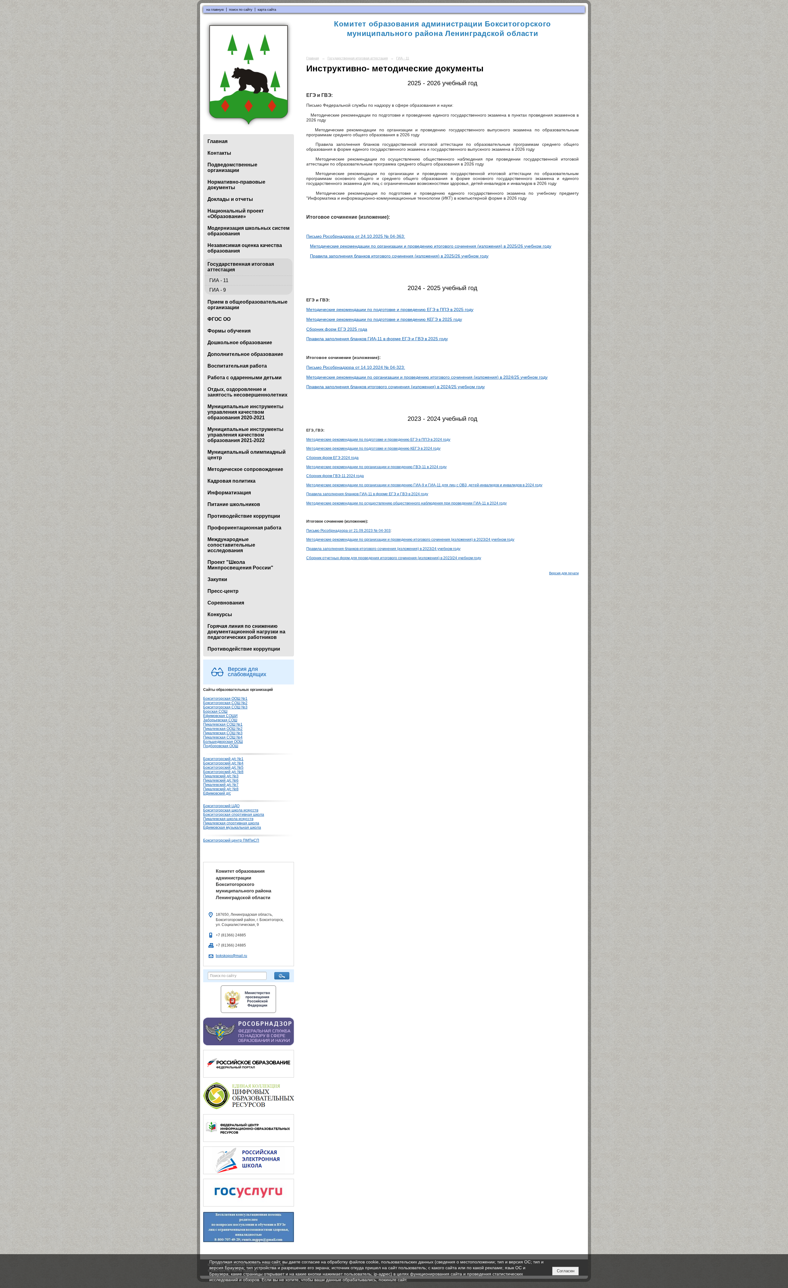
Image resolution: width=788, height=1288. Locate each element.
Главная (217, 141)
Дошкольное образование (239, 342)
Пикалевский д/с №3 (221, 776)
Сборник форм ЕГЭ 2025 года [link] (336, 329)
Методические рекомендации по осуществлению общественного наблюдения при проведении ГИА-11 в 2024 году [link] (406, 503)
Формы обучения (229, 330)
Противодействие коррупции (243, 516)
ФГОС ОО (219, 319)
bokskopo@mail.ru (231, 956)
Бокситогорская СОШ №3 (225, 707)
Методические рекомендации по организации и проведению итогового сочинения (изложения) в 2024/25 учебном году (427, 377)
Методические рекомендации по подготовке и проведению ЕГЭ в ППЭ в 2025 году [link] (389, 309)
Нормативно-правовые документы (236, 184)
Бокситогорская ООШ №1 (225, 698)
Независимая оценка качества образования (244, 248)
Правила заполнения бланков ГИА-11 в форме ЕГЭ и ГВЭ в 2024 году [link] (367, 494)
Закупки (217, 579)
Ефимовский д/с (217, 793)
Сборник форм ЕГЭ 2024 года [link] (332, 458)
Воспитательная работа (237, 366)
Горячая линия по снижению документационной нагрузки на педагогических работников (246, 632)
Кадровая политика (231, 481)
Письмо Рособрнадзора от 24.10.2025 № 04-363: (355, 236)
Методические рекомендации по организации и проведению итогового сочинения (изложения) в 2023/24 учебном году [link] (410, 539)
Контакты (219, 153)
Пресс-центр (223, 591)
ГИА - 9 (217, 290)
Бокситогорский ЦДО (221, 806)
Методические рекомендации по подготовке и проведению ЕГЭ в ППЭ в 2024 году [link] (378, 439)
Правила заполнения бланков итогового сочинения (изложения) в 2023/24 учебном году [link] (383, 549)
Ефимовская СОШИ (220, 716)
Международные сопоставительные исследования (231, 545)
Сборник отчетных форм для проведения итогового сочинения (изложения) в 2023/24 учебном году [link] (393, 558)
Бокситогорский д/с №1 (223, 759)
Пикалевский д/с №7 (221, 785)
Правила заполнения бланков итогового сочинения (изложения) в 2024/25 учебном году (395, 386)
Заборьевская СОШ (220, 720)
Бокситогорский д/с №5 (223, 767)
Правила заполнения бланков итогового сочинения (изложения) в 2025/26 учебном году (399, 255)
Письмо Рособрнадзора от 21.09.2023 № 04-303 (348, 530)
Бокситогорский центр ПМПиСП (231, 840)
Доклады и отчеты (230, 199)
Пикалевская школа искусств (228, 819)
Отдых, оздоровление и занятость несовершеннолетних (247, 392)
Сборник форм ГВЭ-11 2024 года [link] (335, 476)
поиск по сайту (240, 9)
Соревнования (225, 602)
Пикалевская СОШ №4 (223, 737)
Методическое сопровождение (245, 469)
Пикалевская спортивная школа (231, 823)
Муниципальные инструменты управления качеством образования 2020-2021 (245, 412)
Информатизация (229, 492)
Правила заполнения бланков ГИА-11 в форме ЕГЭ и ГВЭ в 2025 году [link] (377, 338)
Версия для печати (564, 573)
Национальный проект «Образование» (235, 213)
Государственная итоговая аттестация (240, 266)
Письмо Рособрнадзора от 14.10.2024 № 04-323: (355, 367)
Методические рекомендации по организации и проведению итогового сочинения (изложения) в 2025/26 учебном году (430, 246)
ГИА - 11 (218, 280)
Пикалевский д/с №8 (221, 789)
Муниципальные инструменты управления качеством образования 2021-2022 (245, 435)
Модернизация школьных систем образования (248, 230)
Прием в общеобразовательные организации (247, 304)
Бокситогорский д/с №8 (223, 772)
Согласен (565, 1271)
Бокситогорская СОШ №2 (225, 703)
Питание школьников (233, 504)
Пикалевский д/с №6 (221, 780)
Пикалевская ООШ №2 (223, 729)
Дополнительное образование (245, 354)
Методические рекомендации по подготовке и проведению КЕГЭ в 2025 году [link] (384, 319)
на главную (215, 9)
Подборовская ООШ (220, 746)
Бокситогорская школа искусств (230, 810)
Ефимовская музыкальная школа (232, 827)
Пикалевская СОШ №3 (223, 733)
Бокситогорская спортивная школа (233, 814)
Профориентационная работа (244, 527)
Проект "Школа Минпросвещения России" (240, 565)
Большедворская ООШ (223, 742)
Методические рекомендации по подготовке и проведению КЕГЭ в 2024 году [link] (373, 448)
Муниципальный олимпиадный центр (246, 454)
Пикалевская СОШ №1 (223, 724)
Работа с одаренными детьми (244, 377)
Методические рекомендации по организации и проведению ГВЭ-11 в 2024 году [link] (376, 467)
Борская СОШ (215, 711)
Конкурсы (219, 614)
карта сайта (267, 9)
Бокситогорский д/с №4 (223, 763)
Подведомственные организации (232, 167)
